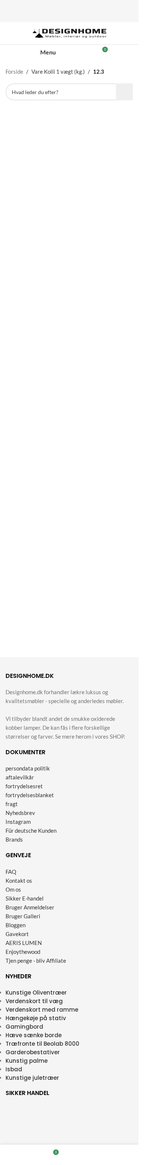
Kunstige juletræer (32, 1078)
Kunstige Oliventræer (36, 992)
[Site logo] (69, 32)
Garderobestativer (33, 1052)
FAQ (11, 871)
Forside (14, 71)
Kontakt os (19, 880)
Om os (13, 889)
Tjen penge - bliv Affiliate (36, 960)
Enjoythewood (23, 951)
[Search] (77, 52)
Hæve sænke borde (34, 1035)
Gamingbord (24, 1027)
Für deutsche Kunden (31, 830)
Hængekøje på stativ (36, 1018)
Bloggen (15, 925)
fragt (12, 803)
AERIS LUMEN (24, 942)
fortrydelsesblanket (30, 795)
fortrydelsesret (24, 786)
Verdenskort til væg (34, 1001)
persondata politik (28, 768)
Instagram (18, 821)
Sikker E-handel (25, 898)
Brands (14, 839)
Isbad (14, 1069)
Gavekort (17, 934)
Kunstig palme (27, 1061)
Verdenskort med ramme (42, 1009)
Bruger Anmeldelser (30, 907)
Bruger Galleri (23, 916)
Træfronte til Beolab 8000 (42, 1044)
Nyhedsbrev (20, 812)
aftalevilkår (20, 777)
